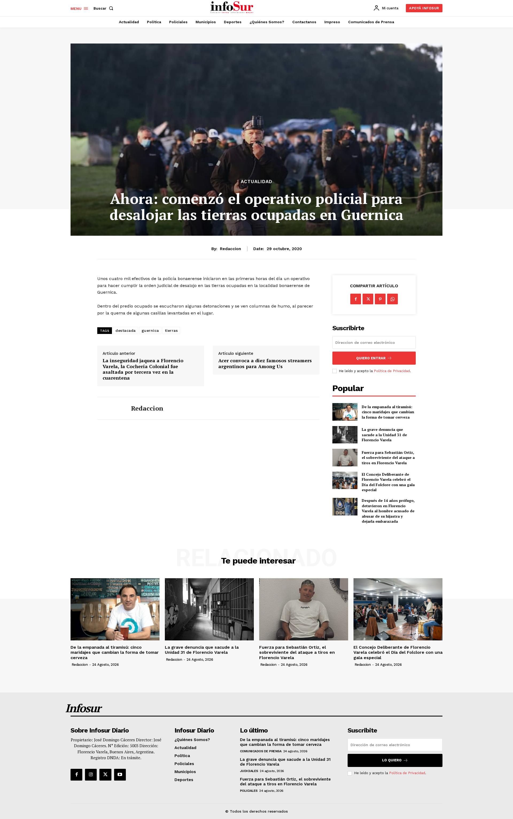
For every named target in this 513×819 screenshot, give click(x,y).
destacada (125, 330)
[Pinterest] (380, 299)
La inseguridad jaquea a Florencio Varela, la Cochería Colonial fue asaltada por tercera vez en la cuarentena (143, 369)
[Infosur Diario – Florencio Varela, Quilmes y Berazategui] (232, 7)
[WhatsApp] (392, 299)
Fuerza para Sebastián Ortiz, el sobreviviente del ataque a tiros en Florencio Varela (388, 457)
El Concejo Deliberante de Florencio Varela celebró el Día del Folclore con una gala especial (388, 482)
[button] (104, 8)
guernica (150, 330)
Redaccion (230, 248)
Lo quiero (392, 760)
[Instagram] (91, 775)
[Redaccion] (110, 408)
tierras (171, 330)
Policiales (249, 791)
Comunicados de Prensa (261, 751)
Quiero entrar (371, 358)
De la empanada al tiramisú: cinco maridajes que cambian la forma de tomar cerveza (388, 412)
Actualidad (256, 181)
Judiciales (249, 771)
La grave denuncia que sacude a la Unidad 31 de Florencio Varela (384, 434)
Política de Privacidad (392, 371)
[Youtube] (120, 775)
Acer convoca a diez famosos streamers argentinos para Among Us (265, 363)
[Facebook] (355, 299)
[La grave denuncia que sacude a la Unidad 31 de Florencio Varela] (344, 434)
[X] (368, 299)
